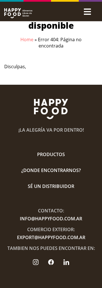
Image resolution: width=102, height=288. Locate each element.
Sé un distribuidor (51, 186)
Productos (51, 154)
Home (26, 39)
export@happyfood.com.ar (51, 237)
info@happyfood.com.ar (51, 219)
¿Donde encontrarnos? (51, 170)
